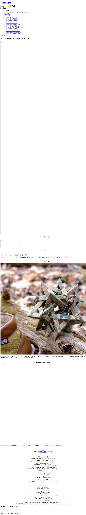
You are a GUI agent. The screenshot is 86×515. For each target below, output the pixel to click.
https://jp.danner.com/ (43, 452)
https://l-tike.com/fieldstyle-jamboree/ (43, 492)
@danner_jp (43, 450)
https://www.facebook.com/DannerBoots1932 (43, 451)
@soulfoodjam (46, 500)
